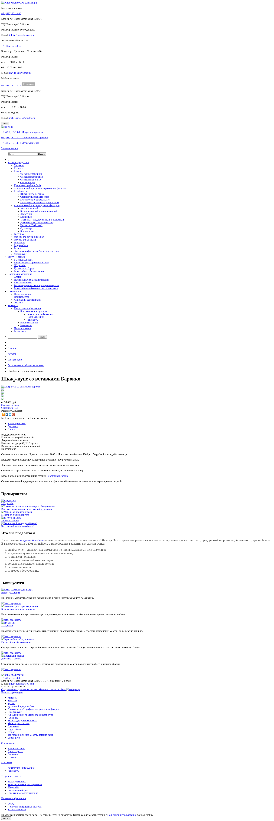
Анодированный (29, 208)
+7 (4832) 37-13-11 (11, 85)
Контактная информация (27, 308)
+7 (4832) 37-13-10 (11, 45)
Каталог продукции (18, 162)
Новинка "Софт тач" (31, 225)
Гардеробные (21, 245)
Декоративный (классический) (36, 222)
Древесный (26, 214)
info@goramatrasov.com (21, 35)
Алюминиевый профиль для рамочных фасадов (40, 188)
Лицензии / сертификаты (27, 299)
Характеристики (17, 423)
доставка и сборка (58, 476)
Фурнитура (26, 228)
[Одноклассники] (3, 414)
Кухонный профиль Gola (27, 185)
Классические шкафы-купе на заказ (39, 202)
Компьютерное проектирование (31, 262)
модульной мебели (32, 540)
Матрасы (19, 165)
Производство (21, 296)
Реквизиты (32, 319)
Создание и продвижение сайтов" (20, 689)
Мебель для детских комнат (29, 236)
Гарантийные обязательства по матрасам (36, 288)
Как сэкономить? (23, 282)
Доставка (13, 426)
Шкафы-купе (21, 191)
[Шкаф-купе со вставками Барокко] (20, 386)
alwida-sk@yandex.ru (20, 72)
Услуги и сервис (16, 256)
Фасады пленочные (30, 179)
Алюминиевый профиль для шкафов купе (36, 205)
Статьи (18, 276)
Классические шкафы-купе (34, 199)
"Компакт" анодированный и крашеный (42, 219)
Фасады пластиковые (31, 176)
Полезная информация (20, 274)
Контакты (13, 305)
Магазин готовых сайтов (52, 689)
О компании (14, 291)
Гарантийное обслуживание (29, 271)
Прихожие (19, 242)
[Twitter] (10, 414)
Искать (41, 154)
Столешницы (27, 182)
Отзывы (18, 302)
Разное (17, 248)
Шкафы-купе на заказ (32, 194)
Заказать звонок (9, 148)
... (9, 159)
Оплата (12, 429)
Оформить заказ (10, 405)
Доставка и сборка (24, 268)
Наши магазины (22, 294)
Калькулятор (27, 231)
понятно (6, 818)
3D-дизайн (20, 265)
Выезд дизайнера (23, 259)
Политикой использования (121, 815)
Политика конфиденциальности (31, 279)
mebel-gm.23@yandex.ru (22, 118)
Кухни (17, 171)
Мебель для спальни (25, 239)
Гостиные (19, 234)
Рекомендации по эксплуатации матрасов (36, 285)
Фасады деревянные (31, 174)
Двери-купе (20, 254)
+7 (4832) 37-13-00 (11, 13)
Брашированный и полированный (38, 211)
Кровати (18, 168)
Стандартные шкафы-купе (34, 196)
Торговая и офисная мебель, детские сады (36, 251)
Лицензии (13, 754)
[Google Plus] (13, 414)
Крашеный (26, 216)
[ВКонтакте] (7, 414)
